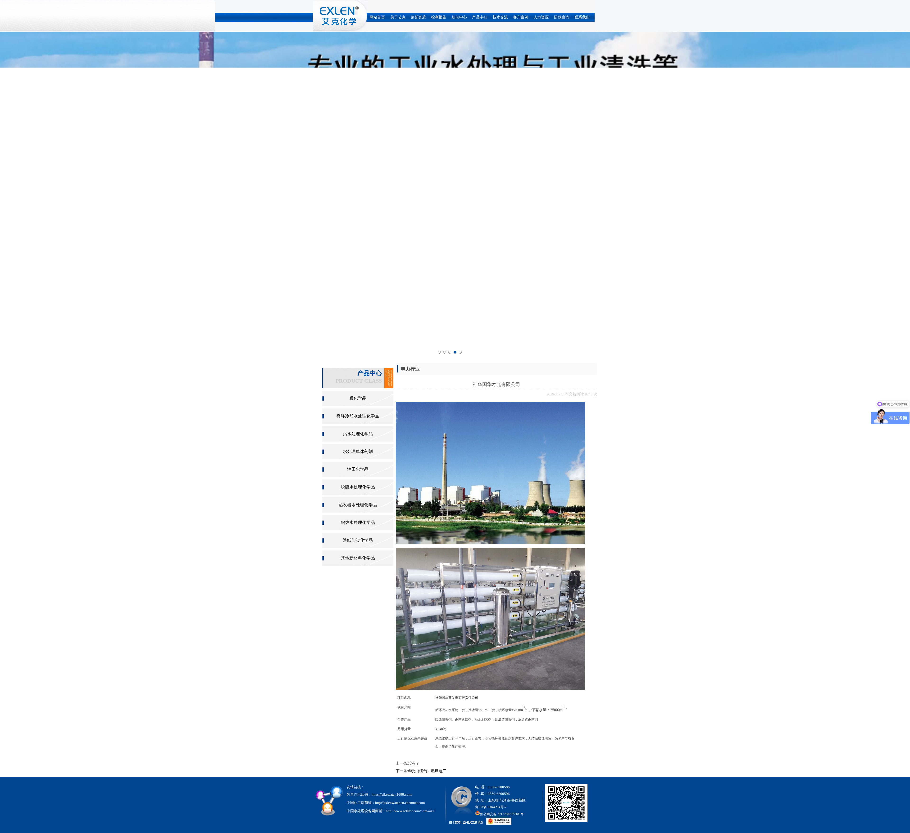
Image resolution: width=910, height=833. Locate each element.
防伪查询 (561, 17)
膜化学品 (357, 71)
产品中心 (479, 17)
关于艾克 (397, 17)
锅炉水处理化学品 (358, 196)
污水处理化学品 (358, 107)
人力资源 (541, 17)
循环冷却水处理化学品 (358, 89)
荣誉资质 (418, 17)
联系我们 (582, 17)
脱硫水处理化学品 (358, 160)
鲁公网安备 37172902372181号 (502, 487)
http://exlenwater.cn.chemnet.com (400, 476)
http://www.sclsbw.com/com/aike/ (410, 484)
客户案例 (520, 17)
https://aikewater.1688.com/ (392, 468)
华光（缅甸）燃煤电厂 (427, 444)
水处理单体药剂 (358, 125)
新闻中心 (459, 17)
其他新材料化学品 (358, 231)
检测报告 (438, 17)
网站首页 (377, 17)
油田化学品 (358, 142)
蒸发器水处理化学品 (358, 178)
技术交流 (500, 17)
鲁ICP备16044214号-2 (490, 480)
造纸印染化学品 (358, 213)
